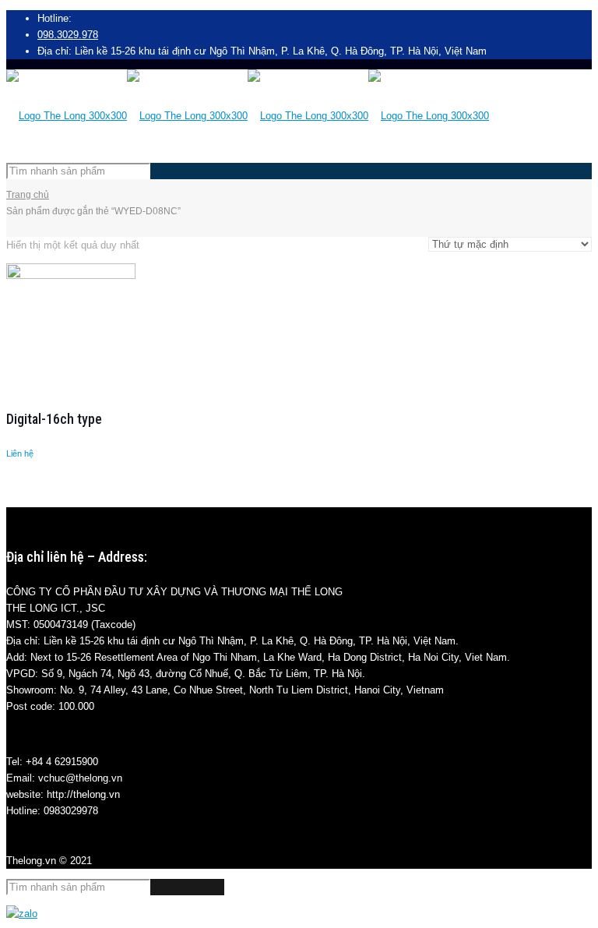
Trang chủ (27, 194)
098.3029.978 (67, 35)
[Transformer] (247, 115)
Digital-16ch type (54, 419)
